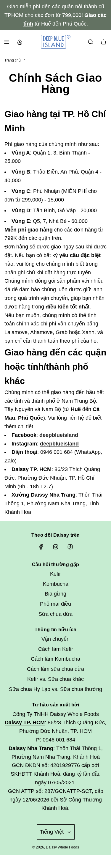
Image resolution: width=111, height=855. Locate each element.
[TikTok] (70, 546)
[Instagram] (55, 546)
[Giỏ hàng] (103, 41)
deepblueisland (58, 435)
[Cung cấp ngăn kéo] (19, 41)
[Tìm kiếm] (90, 41)
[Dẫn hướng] (6, 41)
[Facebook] (41, 546)
